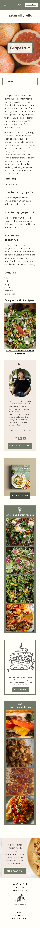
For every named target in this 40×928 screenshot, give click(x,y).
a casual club (20, 884)
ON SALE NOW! (20, 495)
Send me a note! (14, 871)
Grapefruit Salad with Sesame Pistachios (20, 352)
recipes (20, 887)
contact (20, 915)
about (20, 912)
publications (20, 890)
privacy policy (20, 918)
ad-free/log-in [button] (31, 5)
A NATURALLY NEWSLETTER (20, 446)
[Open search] (20, 5)
